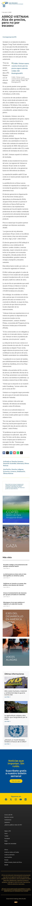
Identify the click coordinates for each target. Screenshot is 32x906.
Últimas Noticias (8, 473)
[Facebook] (6, 799)
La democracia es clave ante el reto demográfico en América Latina (14, 575)
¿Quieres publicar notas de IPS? (13, 825)
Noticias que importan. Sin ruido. (16, 763)
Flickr (6, 841)
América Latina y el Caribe (11, 852)
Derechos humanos (17, 461)
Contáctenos (7, 819)
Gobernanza (20, 463)
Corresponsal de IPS (9, 37)
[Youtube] (20, 799)
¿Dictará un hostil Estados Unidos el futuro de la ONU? (15, 741)
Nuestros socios (9, 817)
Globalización (21, 471)
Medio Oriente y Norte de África (13, 862)
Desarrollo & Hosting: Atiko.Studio (16, 898)
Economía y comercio (9, 471)
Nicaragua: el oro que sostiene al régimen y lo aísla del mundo (13, 603)
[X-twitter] (11, 799)
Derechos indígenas (17, 469)
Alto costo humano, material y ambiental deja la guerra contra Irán (15, 693)
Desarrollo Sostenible (9, 463)
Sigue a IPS (7, 831)
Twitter (6, 836)
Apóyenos (7, 822)
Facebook (7, 838)
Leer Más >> (6, 568)
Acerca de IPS (8, 814)
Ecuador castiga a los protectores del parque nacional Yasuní (15, 565)
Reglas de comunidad (10, 843)
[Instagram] (16, 799)
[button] (4, 452)
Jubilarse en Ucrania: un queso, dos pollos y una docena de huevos (14, 584)
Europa (6, 860)
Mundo (6, 864)
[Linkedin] (25, 799)
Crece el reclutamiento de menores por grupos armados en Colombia (14, 593)
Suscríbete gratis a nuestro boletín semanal (16, 773)
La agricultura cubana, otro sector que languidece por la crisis (15, 717)
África (6, 849)
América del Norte (9, 854)
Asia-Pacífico (7, 469)
